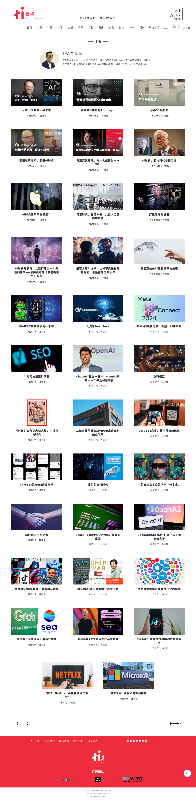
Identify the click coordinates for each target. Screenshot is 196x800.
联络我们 (154, 27)
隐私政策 (64, 741)
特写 (50, 27)
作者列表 (93, 741)
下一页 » (175, 723)
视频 (80, 27)
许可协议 (50, 741)
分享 (132, 27)
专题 (39, 27)
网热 (101, 27)
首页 (29, 27)
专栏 (91, 27)
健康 (121, 27)
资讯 (111, 27)
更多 (142, 27)
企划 (70, 27)
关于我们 (35, 741)
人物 (60, 27)
